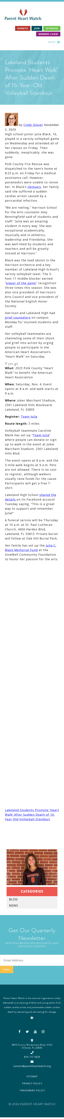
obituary (34, 187)
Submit (6, 969)
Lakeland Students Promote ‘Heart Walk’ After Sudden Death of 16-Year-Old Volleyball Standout (32, 814)
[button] (52, 42)
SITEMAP (32, 1076)
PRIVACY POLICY (32, 1083)
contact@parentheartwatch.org (32, 1066)
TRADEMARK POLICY (32, 1090)
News (13, 905)
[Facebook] (19, 1031)
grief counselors (18, 317)
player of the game (21, 283)
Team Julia (29, 416)
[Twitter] (27, 1031)
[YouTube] (35, 1031)
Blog (13, 899)
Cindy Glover (33, 125)
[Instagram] (43, 1031)
